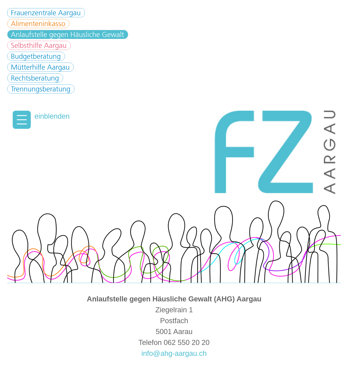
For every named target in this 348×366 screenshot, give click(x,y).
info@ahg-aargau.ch (174, 353)
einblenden (52, 116)
